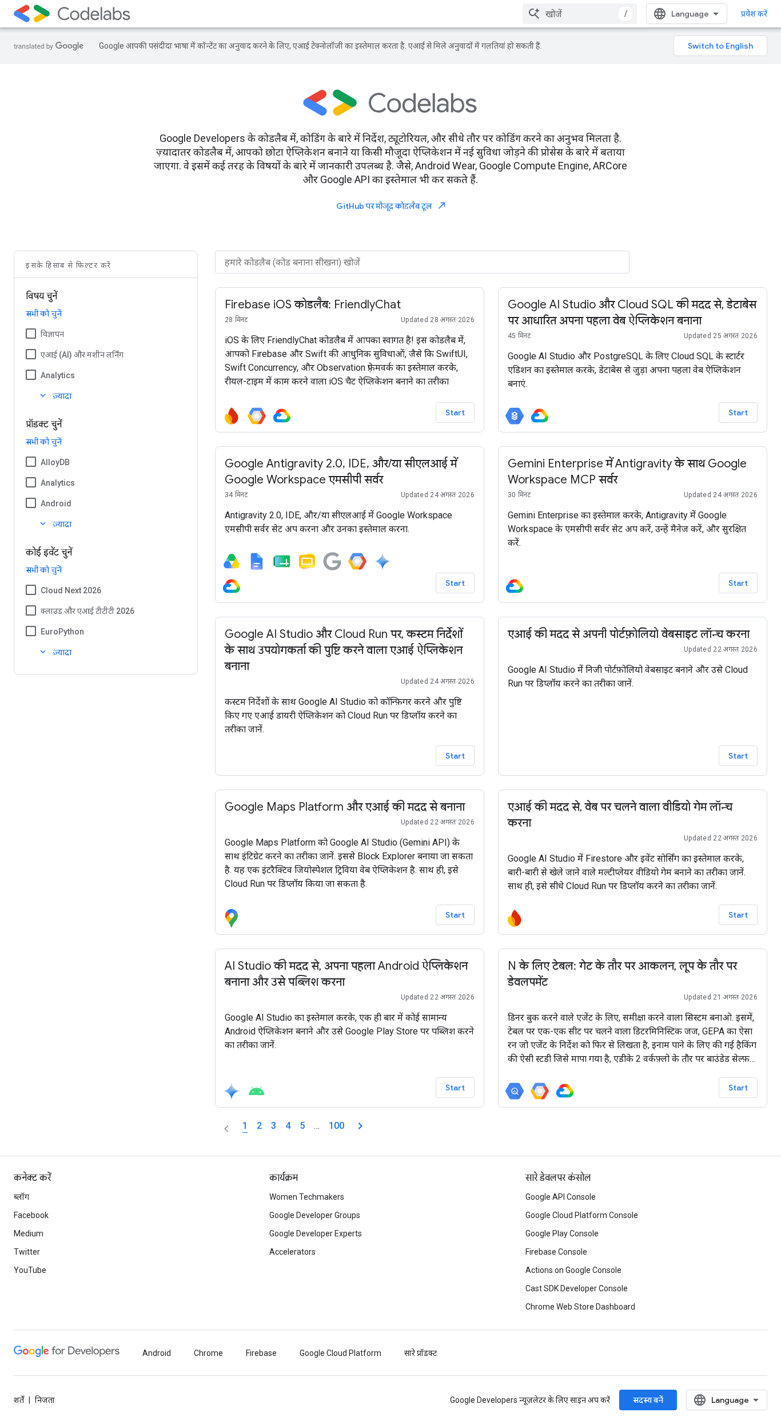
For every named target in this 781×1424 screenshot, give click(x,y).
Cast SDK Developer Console (576, 1288)
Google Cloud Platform (340, 1353)
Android (56, 503)
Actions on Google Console (573, 1270)
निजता (45, 1400)
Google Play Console (562, 1233)
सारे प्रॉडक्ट (420, 1353)
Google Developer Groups (314, 1215)
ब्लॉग (21, 1196)
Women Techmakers (306, 1196)
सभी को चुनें (44, 313)
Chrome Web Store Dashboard (580, 1306)
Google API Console (560, 1196)
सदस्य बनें (648, 1400)
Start (455, 412)
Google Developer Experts (315, 1233)
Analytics (58, 375)
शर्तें (19, 1400)
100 (336, 1125)
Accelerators (292, 1251)
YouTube (30, 1270)
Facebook (31, 1215)
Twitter (27, 1251)
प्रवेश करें (754, 13)
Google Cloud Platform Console (581, 1215)
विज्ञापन (52, 334)
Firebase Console (556, 1251)
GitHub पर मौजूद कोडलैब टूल (391, 205)
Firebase (261, 1353)
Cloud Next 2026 (71, 590)
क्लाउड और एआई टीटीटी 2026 (87, 611)
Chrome (208, 1353)
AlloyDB (55, 462)
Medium (28, 1233)
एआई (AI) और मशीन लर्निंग (82, 354)
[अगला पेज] (360, 1126)
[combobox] (580, 13)
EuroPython (62, 631)
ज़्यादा (54, 395)
